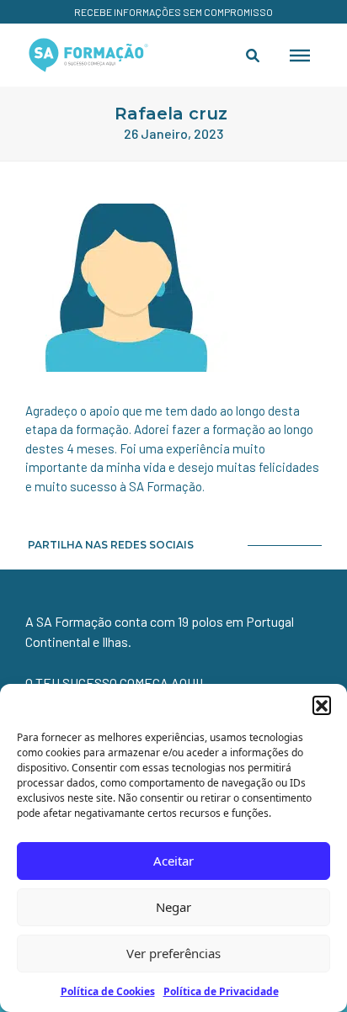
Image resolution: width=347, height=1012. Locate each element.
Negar (173, 906)
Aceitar (173, 860)
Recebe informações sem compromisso (173, 12)
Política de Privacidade (221, 991)
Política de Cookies (108, 991)
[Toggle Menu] (300, 55)
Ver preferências (173, 953)
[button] (321, 705)
